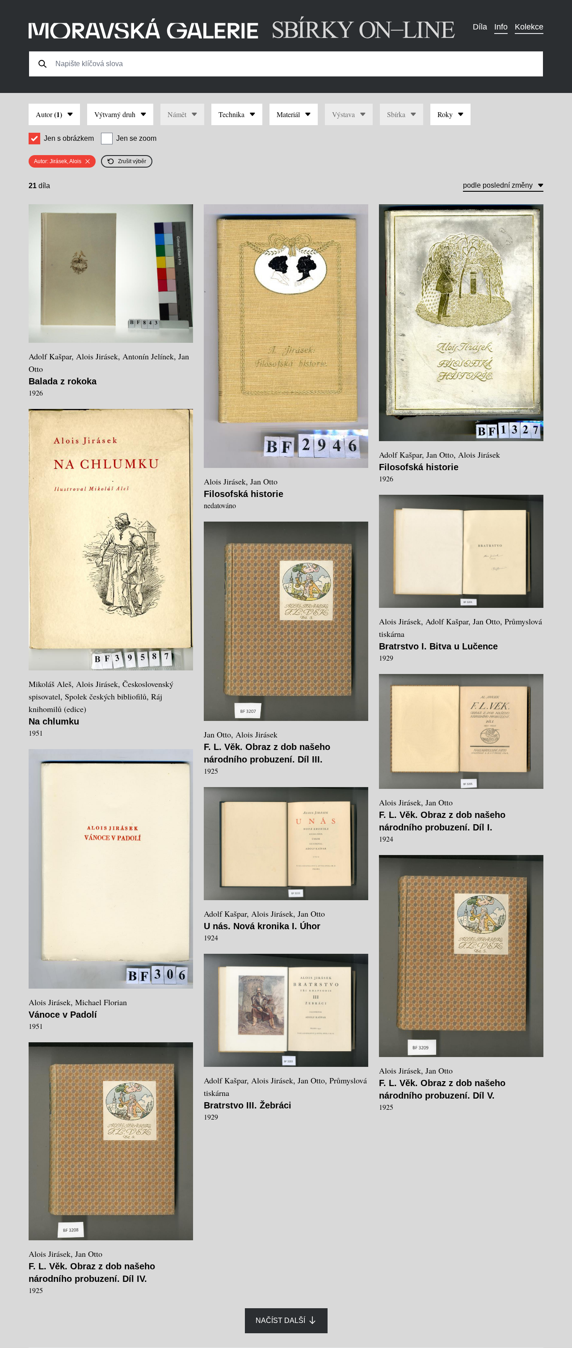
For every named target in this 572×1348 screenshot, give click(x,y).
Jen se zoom (136, 138)
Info (501, 26)
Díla (480, 26)
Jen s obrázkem (69, 138)
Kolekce (529, 26)
